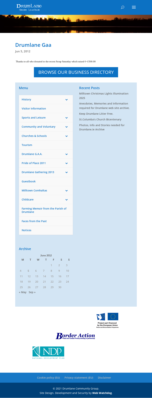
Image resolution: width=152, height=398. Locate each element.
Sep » (32, 292)
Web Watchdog (102, 393)
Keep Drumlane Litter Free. (96, 113)
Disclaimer (104, 377)
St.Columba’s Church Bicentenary (100, 119)
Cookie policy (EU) (48, 377)
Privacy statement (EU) (79, 377)
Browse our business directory (76, 72)
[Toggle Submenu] (66, 99)
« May (23, 292)
